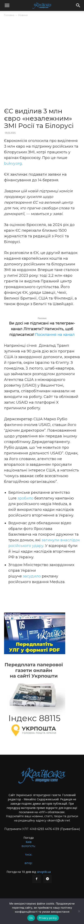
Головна (9, 15)
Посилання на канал (55, 334)
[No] (79, 911)
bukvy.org (13, 163)
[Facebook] (36, 879)
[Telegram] (47, 879)
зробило (25, 498)
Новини (23, 15)
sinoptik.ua (44, 872)
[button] (6, 5)
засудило (32, 576)
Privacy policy (48, 918)
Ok (31, 918)
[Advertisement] (42, 64)
